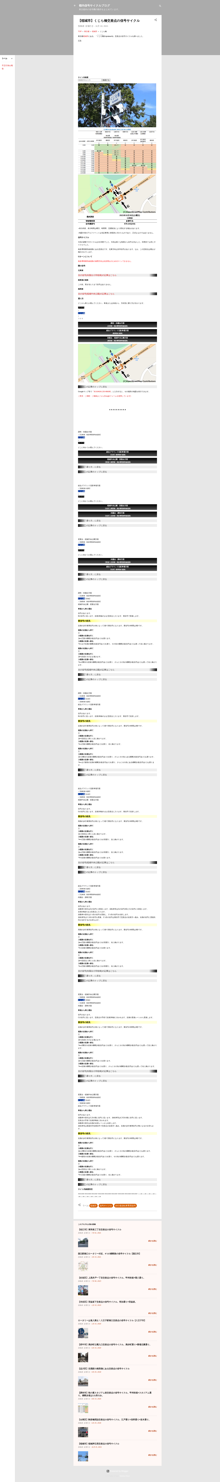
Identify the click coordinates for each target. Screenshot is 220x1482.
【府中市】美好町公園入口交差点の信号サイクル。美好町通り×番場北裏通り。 (114, 1344)
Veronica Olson (125, 1476)
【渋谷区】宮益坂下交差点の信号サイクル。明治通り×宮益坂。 (107, 1302)
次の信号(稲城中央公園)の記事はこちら (96, 294)
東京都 (86, 31)
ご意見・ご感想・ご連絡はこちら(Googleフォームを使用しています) (104, 396)
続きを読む (152, 1241)
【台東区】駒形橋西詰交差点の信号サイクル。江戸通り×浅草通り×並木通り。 (114, 1419)
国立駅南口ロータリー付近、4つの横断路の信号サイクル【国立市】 (109, 1253)
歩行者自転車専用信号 (125, 1206)
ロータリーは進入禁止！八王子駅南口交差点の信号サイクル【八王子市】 (112, 1320)
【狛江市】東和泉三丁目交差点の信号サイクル (99, 1229)
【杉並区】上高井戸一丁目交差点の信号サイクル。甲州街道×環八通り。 (111, 1278)
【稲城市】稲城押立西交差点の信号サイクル (98, 1444)
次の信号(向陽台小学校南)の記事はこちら (97, 275)
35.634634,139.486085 (102, 391)
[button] (155, 20)
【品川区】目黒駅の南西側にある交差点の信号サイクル (104, 1368)
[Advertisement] (117, 58)
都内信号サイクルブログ (94, 5)
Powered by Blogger (118, 1471)
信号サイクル (106, 1206)
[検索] (160, 6)
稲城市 (94, 31)
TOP (80, 31)
